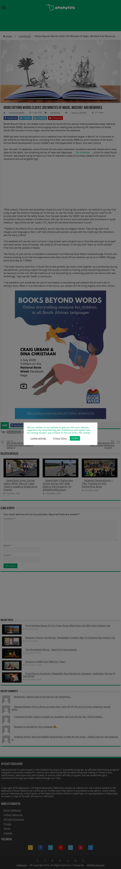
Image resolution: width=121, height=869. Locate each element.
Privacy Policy (60, 438)
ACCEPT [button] (75, 438)
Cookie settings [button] (38, 438)
